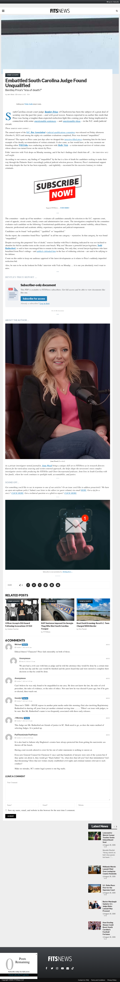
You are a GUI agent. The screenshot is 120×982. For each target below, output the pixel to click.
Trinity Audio (28, 104)
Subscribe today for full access (18, 971)
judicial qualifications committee (61, 132)
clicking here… (67, 572)
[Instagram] (58, 968)
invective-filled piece (73, 139)
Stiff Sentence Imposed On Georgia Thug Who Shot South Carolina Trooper (57, 626)
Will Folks (23, 145)
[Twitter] (53, 968)
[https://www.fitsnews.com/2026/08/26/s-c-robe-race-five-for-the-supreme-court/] (94, 888)
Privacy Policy (111, 980)
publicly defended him (46, 251)
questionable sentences (45, 121)
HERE (83, 490)
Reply (108, 644)
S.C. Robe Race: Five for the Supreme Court (109, 887)
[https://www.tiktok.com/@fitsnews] (72, 968)
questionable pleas (72, 121)
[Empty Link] (114, 826)
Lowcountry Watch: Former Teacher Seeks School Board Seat (108, 837)
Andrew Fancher (13, 629)
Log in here (45, 303)
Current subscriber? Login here (18, 975)
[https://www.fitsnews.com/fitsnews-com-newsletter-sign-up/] (57, 535)
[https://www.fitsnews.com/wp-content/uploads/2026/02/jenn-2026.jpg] (57, 391)
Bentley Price (51, 111)
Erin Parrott (83, 629)
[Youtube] (63, 968)
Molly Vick (63, 145)
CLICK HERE (17, 493)
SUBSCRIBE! (64, 208)
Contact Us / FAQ (83, 980)
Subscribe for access (34, 298)
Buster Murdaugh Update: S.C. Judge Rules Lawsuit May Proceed (109, 906)
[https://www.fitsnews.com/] (60, 958)
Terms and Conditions (98, 980)
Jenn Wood (10, 94)
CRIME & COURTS (12, 75)
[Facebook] (48, 968)
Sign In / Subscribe (113, 2)
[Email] (68, 968)
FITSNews (46, 632)
